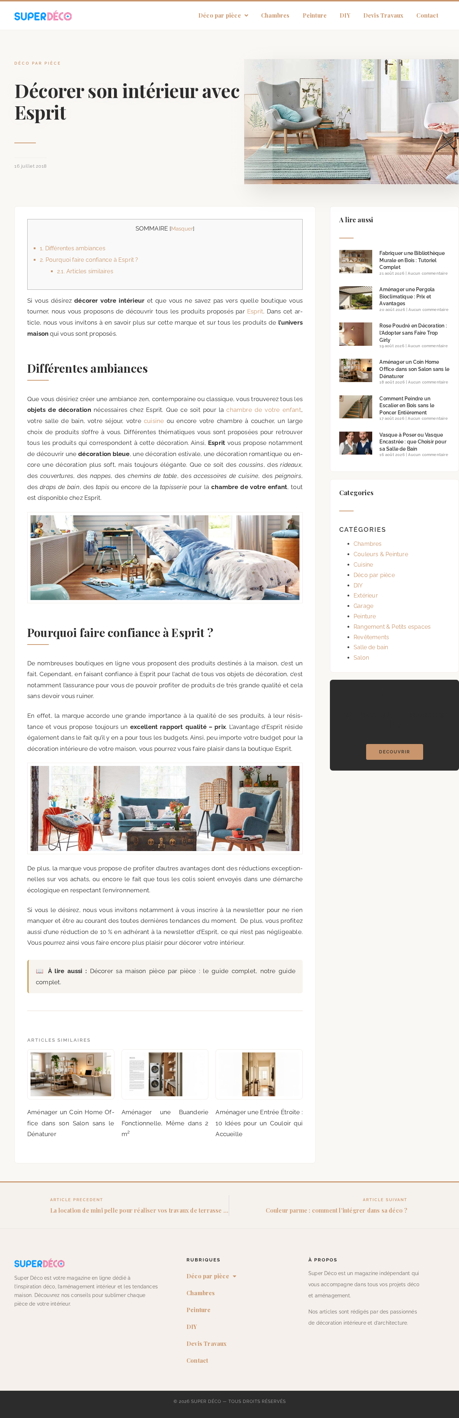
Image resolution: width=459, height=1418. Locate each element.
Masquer (182, 229)
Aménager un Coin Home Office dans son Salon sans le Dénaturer (414, 369)
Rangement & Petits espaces (392, 626)
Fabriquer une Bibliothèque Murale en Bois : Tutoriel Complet (412, 260)
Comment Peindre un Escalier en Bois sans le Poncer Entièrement (406, 405)
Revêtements (371, 637)
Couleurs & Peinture (381, 554)
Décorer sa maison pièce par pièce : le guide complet (173, 971)
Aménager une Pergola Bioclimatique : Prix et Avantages (407, 296)
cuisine (154, 420)
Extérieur (366, 595)
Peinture (315, 15)
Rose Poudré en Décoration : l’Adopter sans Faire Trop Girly (412, 333)
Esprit (255, 311)
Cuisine (363, 564)
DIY (345, 15)
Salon (361, 657)
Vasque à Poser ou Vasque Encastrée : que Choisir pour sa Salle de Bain (412, 442)
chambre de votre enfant (263, 409)
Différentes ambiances (72, 248)
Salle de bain (371, 647)
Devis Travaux (383, 15)
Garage (363, 606)
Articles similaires (85, 271)
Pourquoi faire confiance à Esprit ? (89, 259)
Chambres (275, 15)
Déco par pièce (219, 15)
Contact (427, 15)
